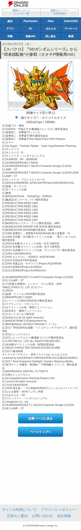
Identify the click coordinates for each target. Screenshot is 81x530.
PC (30, 28)
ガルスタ (51, 28)
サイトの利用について (19, 509)
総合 (10, 21)
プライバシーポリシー (58, 509)
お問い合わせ (42, 516)
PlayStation (31, 21)
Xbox (51, 21)
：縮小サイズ (27, 117)
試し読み (51, 36)
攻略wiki (30, 36)
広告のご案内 (17, 516)
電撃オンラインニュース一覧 (21, 12)
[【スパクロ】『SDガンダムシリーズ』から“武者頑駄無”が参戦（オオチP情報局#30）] (40, 85)
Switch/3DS (71, 21)
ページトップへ (40, 431)
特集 (10, 36)
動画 (71, 36)
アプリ (10, 28)
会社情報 (64, 516)
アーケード (71, 28)
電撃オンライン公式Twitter (60, 12)
